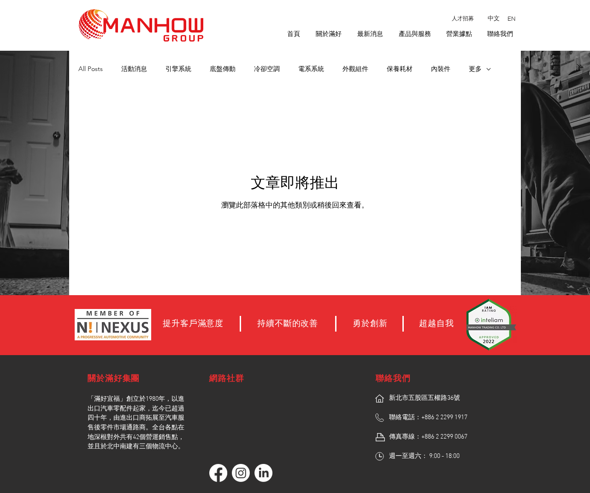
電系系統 (311, 69)
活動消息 (134, 69)
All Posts (90, 69)
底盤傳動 (223, 69)
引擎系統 (178, 69)
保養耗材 (400, 69)
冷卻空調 (267, 69)
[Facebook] (218, 473)
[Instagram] (241, 473)
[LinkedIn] (263, 473)
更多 (475, 69)
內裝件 (440, 69)
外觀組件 (355, 69)
